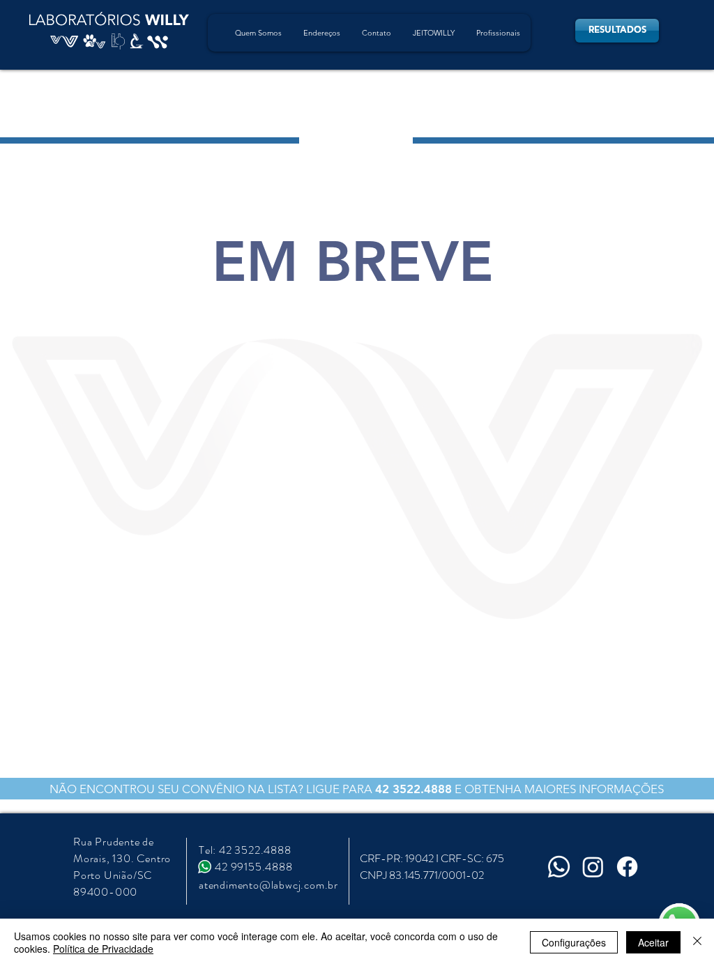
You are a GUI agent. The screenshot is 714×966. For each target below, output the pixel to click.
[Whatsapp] (558, 866)
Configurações (574, 942)
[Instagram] (593, 866)
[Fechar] (697, 942)
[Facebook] (627, 866)
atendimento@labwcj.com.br (268, 885)
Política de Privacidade (103, 949)
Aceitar (653, 942)
